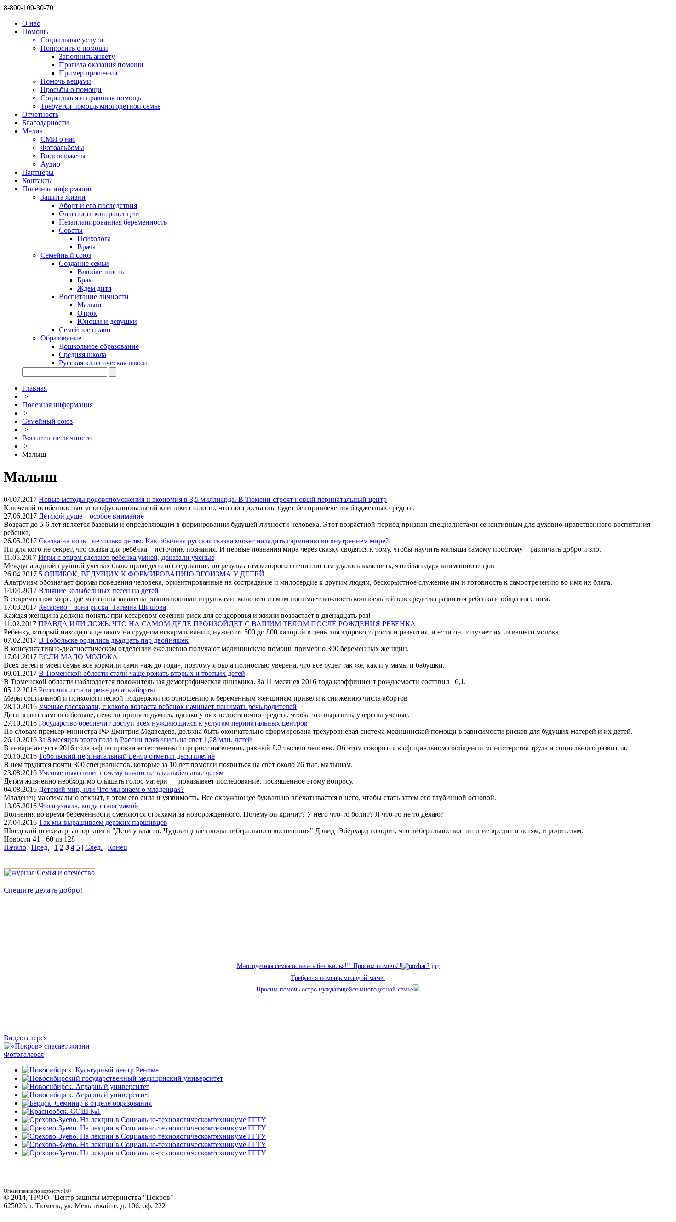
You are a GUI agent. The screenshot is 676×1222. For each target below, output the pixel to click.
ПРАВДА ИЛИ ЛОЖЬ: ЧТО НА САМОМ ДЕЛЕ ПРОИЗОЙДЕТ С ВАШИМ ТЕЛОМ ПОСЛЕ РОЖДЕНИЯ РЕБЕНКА (227, 624)
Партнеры (38, 172)
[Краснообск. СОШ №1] (61, 1111)
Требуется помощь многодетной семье (100, 106)
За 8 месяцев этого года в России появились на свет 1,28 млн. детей (145, 740)
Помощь (35, 31)
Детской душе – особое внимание (91, 516)
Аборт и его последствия (98, 205)
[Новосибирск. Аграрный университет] (85, 1086)
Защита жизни (63, 197)
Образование (60, 338)
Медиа (32, 131)
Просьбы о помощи (71, 89)
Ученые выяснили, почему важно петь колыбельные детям (131, 773)
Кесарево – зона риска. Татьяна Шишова (102, 607)
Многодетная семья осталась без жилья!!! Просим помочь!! (319, 966)
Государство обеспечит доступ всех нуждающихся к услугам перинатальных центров (173, 723)
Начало (15, 847)
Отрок (87, 313)
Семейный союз (65, 255)
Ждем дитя (94, 288)
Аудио (50, 164)
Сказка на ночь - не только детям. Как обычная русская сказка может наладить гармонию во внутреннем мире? (214, 541)
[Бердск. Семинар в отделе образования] (87, 1103)
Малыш (89, 305)
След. (94, 847)
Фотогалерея (24, 1054)
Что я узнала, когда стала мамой (88, 806)
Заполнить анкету (87, 56)
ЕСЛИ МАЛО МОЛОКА (78, 657)
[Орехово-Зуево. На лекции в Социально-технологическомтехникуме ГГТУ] (144, 1120)
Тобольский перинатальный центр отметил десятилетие (127, 756)
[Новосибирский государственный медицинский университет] (122, 1078)
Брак (84, 280)
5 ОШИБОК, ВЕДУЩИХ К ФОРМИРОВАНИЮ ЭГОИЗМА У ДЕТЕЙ (151, 574)
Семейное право (84, 330)
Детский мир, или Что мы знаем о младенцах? (111, 789)
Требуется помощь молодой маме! (338, 977)
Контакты (37, 180)
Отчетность (40, 114)
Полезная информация (57, 189)
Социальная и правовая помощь (90, 98)
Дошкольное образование (99, 346)
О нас (31, 23)
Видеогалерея (25, 1038)
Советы (71, 230)
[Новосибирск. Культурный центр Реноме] (90, 1070)
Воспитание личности (94, 296)
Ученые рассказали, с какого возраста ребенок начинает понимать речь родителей (168, 706)
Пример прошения (88, 73)
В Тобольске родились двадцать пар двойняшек (114, 640)
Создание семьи (84, 263)
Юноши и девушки (107, 321)
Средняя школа (82, 354)
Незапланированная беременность (113, 222)
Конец (117, 847)
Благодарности (45, 123)
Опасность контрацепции (99, 214)
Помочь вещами (65, 81)
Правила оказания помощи (101, 65)
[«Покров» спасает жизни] (47, 1046)
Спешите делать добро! (43, 890)
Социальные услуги (71, 40)
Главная (34, 388)
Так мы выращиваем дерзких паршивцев (103, 822)
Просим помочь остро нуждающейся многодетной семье (334, 989)
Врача (86, 247)
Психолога (94, 238)
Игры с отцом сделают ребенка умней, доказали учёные (126, 557)
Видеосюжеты (63, 156)
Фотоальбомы (62, 147)
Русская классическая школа (103, 363)
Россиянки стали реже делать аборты (97, 690)
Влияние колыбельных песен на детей (99, 590)
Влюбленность (100, 272)
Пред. (40, 847)
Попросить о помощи (74, 48)
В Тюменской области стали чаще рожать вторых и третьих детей (142, 673)
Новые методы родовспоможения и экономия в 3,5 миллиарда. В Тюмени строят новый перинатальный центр (213, 499)
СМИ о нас (57, 139)
